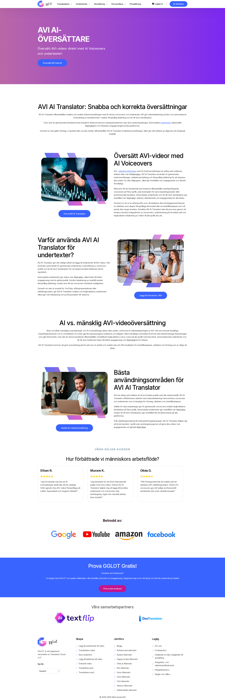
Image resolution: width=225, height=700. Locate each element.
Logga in (159, 4)
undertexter (165, 122)
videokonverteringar (127, 171)
